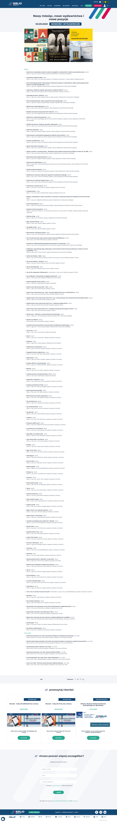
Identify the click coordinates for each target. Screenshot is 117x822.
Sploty (104, 816)
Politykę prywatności (56, 785)
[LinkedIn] (105, 812)
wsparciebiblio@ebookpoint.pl (60, 801)
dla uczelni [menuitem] (42, 5)
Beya (41, 816)
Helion (23, 816)
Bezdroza (49, 816)
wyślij (58, 792)
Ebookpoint (32, 816)
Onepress (78, 816)
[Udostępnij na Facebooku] (75, 679)
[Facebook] (97, 812)
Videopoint (87, 816)
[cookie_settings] (3, 819)
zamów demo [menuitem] (98, 5)
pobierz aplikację (34, 812)
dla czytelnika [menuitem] (66, 5)
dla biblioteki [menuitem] (57, 5)
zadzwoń (74, 801)
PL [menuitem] (107, 5)
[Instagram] (101, 812)
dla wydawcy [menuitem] (75, 5)
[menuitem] (104, 5)
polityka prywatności (67, 812)
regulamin (57, 812)
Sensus (69, 816)
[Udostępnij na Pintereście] (80, 679)
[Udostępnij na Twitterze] (78, 679)
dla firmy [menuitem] (49, 5)
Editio (96, 816)
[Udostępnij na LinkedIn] (83, 679)
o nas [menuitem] (81, 5)
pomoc (76, 812)
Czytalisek (60, 816)
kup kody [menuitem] (88, 5)
